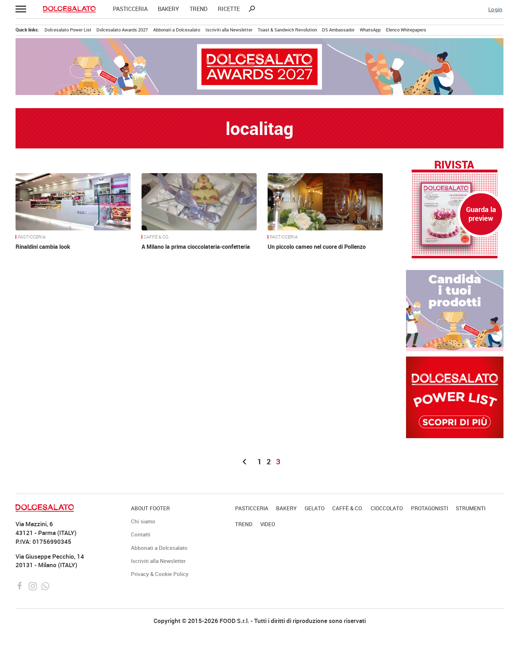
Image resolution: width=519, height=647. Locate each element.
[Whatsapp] (45, 585)
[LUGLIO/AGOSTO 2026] (454, 214)
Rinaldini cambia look (43, 247)
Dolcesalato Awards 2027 (122, 30)
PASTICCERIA (130, 9)
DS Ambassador (338, 30)
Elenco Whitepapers (406, 30)
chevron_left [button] (244, 461)
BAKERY (168, 9)
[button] (21, 9)
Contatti (140, 534)
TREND (199, 9)
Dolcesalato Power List (67, 30)
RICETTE (229, 9)
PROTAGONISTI (429, 508)
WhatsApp (370, 30)
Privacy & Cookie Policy (160, 573)
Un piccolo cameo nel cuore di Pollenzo (317, 247)
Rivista (454, 164)
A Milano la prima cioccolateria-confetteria (196, 247)
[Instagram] (33, 585)
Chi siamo (143, 521)
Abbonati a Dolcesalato (176, 30)
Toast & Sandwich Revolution (287, 30)
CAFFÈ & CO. (156, 237)
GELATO (314, 508)
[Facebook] (21, 585)
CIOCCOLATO (387, 508)
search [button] (251, 9)
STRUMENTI (470, 508)
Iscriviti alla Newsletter (228, 30)
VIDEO (267, 524)
